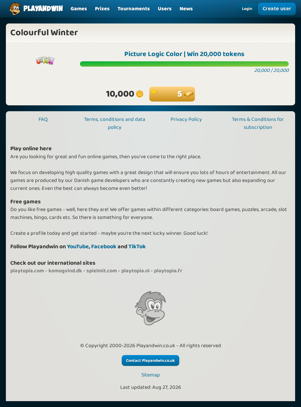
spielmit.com (101, 271)
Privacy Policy (186, 119)
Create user (277, 8)
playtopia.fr (168, 271)
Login (247, 8)
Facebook (103, 246)
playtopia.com (27, 271)
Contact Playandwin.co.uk (150, 360)
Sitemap (150, 375)
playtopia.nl (135, 271)
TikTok (137, 246)
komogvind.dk (65, 271)
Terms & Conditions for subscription (258, 123)
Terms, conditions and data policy (114, 123)
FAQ (43, 119)
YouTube (78, 246)
